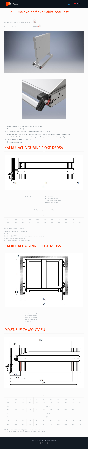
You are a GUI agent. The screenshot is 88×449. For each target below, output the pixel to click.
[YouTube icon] (44, 443)
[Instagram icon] (47, 443)
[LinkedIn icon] (45, 443)
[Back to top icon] (80, 445)
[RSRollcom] (13, 4)
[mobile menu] (68, 3)
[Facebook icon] (42, 443)
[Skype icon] (40, 443)
